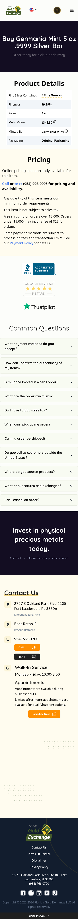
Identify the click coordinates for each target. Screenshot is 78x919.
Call (5, 183)
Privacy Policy (39, 867)
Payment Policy (21, 243)
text (18, 183)
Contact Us (39, 847)
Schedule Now (41, 713)
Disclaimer (39, 860)
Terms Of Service (39, 854)
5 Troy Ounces (52, 95)
